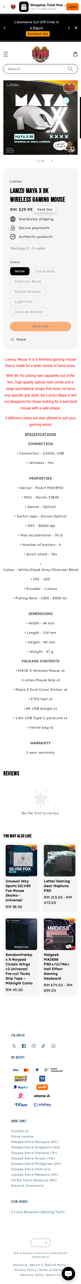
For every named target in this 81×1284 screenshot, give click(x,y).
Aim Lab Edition (29, 312)
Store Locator (22, 1136)
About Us (53, 1275)
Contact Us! (38, 34)
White (20, 271)
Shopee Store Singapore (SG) (35, 1147)
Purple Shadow (28, 292)
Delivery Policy (32, 1275)
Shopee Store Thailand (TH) (34, 1153)
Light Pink (23, 302)
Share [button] (21, 339)
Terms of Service (52, 1270)
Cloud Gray (45, 271)
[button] (6, 54)
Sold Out (41, 326)
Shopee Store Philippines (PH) (36, 1164)
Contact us (20, 1131)
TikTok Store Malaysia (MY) (34, 1180)
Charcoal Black (28, 281)
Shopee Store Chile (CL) (31, 1169)
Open (72, 7)
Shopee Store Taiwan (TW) (33, 1158)
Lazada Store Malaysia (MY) (34, 1175)
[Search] (70, 68)
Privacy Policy (25, 1270)
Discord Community (27, 1186)
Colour (15, 262)
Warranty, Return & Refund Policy (40, 1265)
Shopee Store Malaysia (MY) (34, 1142)
